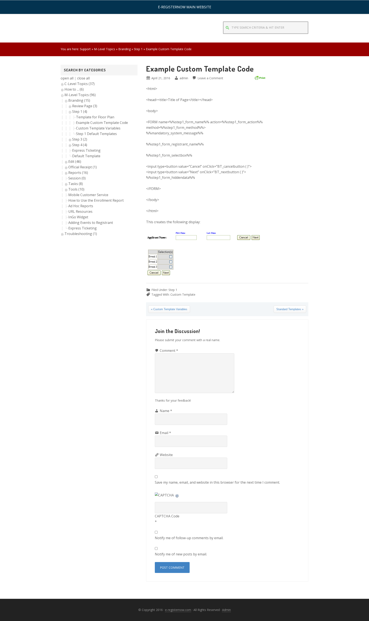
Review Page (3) (84, 106)
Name (166, 410)
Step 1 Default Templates (96, 133)
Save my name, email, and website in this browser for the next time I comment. (217, 482)
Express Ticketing (86, 150)
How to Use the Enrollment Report (96, 200)
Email (165, 432)
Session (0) (77, 178)
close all (83, 78)
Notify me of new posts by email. (181, 554)
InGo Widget (78, 217)
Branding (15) (79, 100)
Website (166, 454)
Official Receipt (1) (82, 167)
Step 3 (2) (79, 139)
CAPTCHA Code (167, 516)
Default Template (86, 156)
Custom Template (182, 294)
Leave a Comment (210, 78)
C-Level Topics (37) (79, 83)
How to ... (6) (74, 89)
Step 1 (172, 290)
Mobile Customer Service (88, 194)
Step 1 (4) (79, 111)
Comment (169, 350)
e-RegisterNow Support (95, 19)
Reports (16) (78, 172)
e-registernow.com (178, 610)
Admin (226, 610)
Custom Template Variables (98, 128)
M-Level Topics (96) (80, 94)
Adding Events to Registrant (90, 222)
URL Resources (80, 211)
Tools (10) (76, 189)
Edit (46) (74, 161)
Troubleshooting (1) (80, 233)
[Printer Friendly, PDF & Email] (260, 77)
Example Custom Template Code (102, 122)
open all (67, 78)
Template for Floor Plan (95, 117)
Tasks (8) (75, 183)
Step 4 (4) (79, 144)
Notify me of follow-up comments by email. (189, 538)
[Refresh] (177, 495)
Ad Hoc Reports (80, 206)
